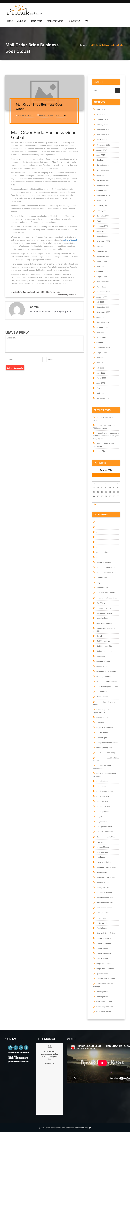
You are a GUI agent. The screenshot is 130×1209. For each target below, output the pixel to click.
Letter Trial (100, 451)
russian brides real (103, 943)
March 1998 (101, 287)
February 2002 (102, 226)
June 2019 (100, 155)
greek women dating (104, 791)
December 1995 (102, 307)
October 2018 (102, 160)
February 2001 (102, 251)
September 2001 (103, 241)
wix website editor (103, 1012)
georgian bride (102, 781)
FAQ (86, 21)
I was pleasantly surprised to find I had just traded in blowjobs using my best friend (106, 436)
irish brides (100, 857)
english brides (102, 733)
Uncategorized (102, 997)
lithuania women (103, 882)
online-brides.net (70, 240)
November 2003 (102, 216)
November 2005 (102, 185)
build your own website (105, 593)
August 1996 (101, 297)
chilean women (102, 666)
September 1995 (103, 312)
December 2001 (102, 236)
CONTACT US (74, 21)
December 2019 (102, 130)
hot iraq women (102, 811)
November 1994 (102, 322)
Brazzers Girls (102, 588)
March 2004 (101, 201)
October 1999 (102, 272)
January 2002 (102, 231)
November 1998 (102, 282)
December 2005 (102, 180)
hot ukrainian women (104, 832)
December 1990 (102, 398)
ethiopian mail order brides (107, 743)
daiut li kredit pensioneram (107, 687)
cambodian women (104, 613)
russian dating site (103, 953)
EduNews (100, 722)
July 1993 (100, 358)
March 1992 (101, 378)
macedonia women (104, 893)
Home (82, 45)
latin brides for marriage (106, 867)
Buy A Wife (100, 603)
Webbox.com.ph (84, 1127)
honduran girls (102, 801)
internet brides (102, 852)
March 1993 (101, 363)
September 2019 (103, 145)
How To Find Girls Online (106, 837)
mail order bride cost (104, 898)
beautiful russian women (106, 567)
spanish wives (102, 974)
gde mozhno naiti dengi (105, 753)
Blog (98, 583)
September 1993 (103, 348)
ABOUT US (21, 21)
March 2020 (101, 114)
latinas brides (101, 872)
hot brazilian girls (103, 806)
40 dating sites (102, 552)
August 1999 (101, 277)
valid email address (104, 1002)
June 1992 (100, 373)
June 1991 (100, 383)
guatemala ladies (103, 796)
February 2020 (102, 120)
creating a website (103, 676)
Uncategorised (102, 991)
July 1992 (100, 368)
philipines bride (102, 923)
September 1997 (103, 292)
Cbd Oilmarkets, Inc (104, 651)
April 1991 (100, 393)
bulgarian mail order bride (106, 598)
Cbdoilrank (100, 656)
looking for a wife (103, 887)
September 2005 (103, 195)
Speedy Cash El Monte (105, 979)
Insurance (100, 842)
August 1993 (101, 353)
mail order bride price (105, 903)
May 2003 (100, 221)
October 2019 (102, 140)
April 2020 (100, 109)
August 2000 (101, 261)
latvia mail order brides (105, 877)
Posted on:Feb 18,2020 (49, 115)
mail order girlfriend (68, 294)
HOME (10, 21)
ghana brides (101, 786)
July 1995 (100, 317)
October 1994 (102, 327)
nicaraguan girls (102, 913)
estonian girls (101, 738)
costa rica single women (106, 671)
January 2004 (102, 211)
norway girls (101, 918)
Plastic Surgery (102, 928)
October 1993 (102, 343)
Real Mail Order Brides (105, 933)
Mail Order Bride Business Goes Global (106, 45)
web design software (104, 1007)
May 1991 (100, 388)
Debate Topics (102, 697)
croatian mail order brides (106, 681)
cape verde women (104, 623)
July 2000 (100, 266)
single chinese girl (103, 963)
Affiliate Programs (103, 562)
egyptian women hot (104, 727)
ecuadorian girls (102, 717)
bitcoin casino (101, 577)
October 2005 (102, 191)
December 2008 (102, 170)
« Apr (94, 504)
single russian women (105, 969)
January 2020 (102, 125)
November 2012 (102, 165)
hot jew (99, 816)
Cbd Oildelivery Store (104, 646)
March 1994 (101, 337)
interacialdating (102, 847)
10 (97, 527)
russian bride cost (103, 938)
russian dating (102, 948)
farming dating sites (104, 748)
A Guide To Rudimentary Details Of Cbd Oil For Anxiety (35, 292)
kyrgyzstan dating (103, 862)
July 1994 (100, 332)
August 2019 (101, 150)
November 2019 (102, 135)
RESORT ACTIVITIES (55, 21)
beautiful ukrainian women (107, 572)
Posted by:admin (25, 115)
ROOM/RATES (36, 21)
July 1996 (100, 302)
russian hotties (102, 958)
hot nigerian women (104, 827)
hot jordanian (101, 822)
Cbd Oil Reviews (103, 641)
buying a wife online (104, 608)
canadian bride (102, 618)
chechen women (103, 661)
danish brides (101, 692)
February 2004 (102, 206)
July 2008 (100, 175)
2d (97, 537)
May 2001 (100, 246)
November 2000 (102, 256)
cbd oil (99, 636)
